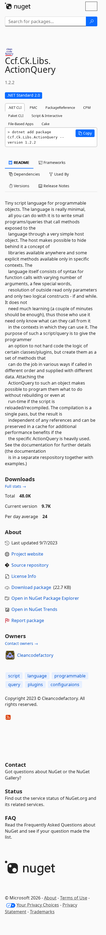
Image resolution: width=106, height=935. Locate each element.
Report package (27, 620)
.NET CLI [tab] (14, 107)
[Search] (91, 21)
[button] (85, 133)
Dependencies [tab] (26, 174)
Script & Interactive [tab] (47, 115)
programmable (70, 676)
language (37, 676)
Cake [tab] (45, 123)
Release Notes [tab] (55, 185)
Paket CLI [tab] (15, 115)
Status (13, 791)
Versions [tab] (21, 185)
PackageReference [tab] (60, 107)
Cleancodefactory (35, 655)
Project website (27, 554)
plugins (35, 684)
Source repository (29, 565)
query (14, 684)
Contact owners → (21, 643)
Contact (15, 764)
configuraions (65, 684)
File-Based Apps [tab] (20, 123)
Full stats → (15, 486)
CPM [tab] (87, 107)
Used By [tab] (61, 174)
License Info (23, 576)
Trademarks (42, 912)
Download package (31, 587)
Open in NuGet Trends (34, 609)
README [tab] (21, 162)
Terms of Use (73, 898)
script (14, 676)
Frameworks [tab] (54, 162)
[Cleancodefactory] (10, 655)
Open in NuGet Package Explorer (45, 598)
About (50, 898)
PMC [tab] (33, 107)
